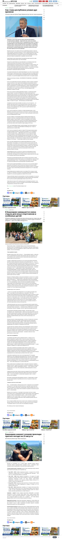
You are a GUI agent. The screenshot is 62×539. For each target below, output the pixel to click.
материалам (10, 185)
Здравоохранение (12, 3)
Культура (22, 3)
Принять (54, 537)
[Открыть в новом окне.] (9, 193)
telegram (55, 1)
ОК (46, 1)
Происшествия (51, 3)
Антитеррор (56, 3)
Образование (18, 3)
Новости (33, 3)
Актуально (29, 3)
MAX (40, 1)
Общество (7, 432)
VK (43, 1)
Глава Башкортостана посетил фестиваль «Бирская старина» (34, 5)
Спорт (26, 3)
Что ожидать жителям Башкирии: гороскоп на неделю (20, 5)
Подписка (35, 1)
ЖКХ (7, 3)
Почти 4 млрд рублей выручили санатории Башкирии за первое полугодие (48, 5)
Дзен (50, 1)
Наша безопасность (38, 3)
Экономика (4, 3)
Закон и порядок (45, 3)
